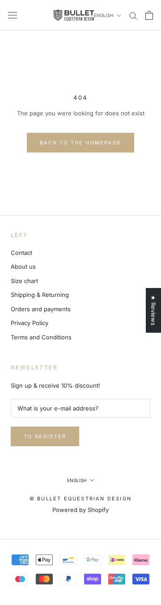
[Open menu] (12, 15)
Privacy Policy (29, 322)
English (103, 15)
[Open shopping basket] (149, 15)
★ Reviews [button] (153, 310)
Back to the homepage (80, 143)
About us (23, 266)
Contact (21, 252)
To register (45, 436)
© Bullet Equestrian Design (80, 498)
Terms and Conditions (41, 337)
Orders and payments (41, 309)
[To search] (133, 15)
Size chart (24, 280)
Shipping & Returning (40, 294)
